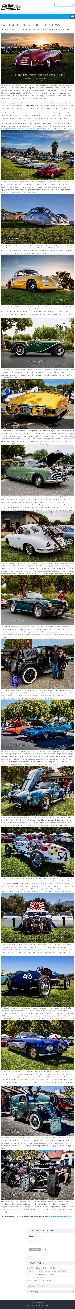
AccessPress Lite (44, 1305)
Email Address (34, 1242)
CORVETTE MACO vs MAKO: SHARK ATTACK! (41, 1268)
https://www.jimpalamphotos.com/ (61, 1217)
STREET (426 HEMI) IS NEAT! (35, 1277)
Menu (72, 16)
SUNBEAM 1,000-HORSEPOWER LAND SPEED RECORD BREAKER (47, 1271)
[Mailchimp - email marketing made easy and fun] (45, 1249)
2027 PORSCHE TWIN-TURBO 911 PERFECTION (42, 1274)
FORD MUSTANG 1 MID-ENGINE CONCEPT (40, 1280)
